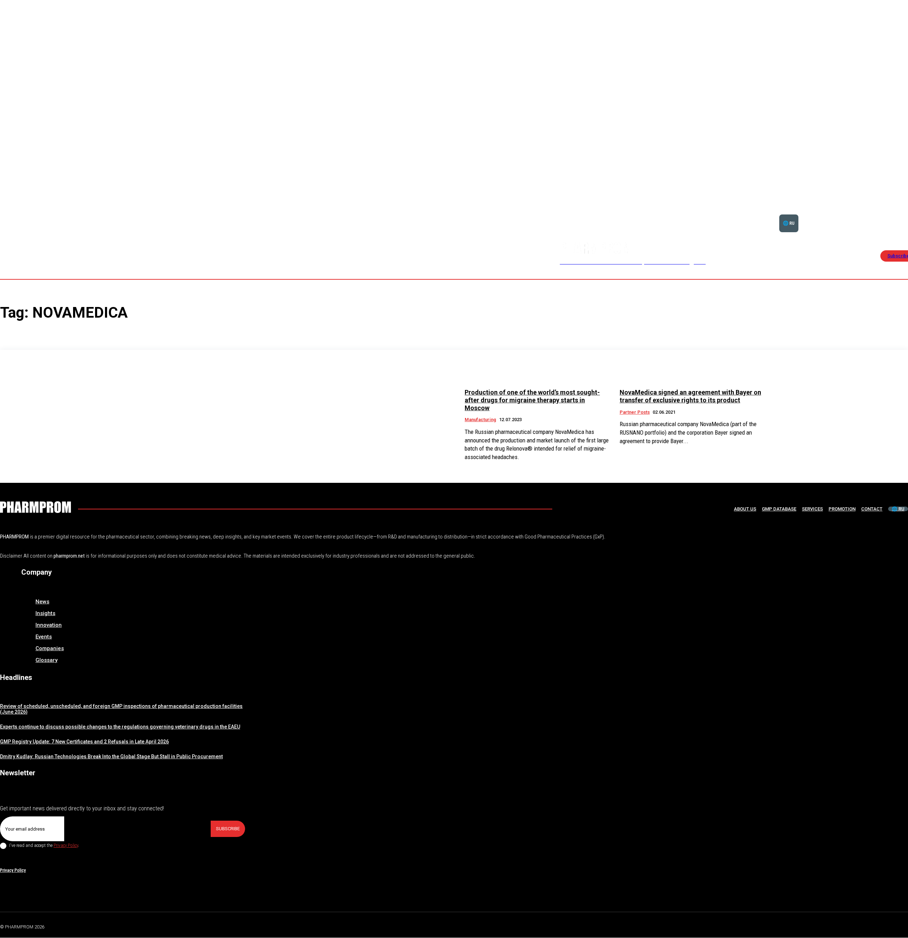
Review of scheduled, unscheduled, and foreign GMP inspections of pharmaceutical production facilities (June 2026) (121, 709)
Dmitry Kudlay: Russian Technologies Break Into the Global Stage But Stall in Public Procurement (111, 756)
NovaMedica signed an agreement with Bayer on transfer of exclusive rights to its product (690, 396)
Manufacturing (480, 419)
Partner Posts (635, 412)
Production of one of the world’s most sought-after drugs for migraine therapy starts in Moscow (532, 400)
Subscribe (228, 828)
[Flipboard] (888, 925)
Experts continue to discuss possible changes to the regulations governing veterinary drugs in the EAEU (120, 727)
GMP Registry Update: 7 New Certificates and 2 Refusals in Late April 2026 (84, 741)
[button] (883, 214)
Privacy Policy (66, 845)
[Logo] (35, 507)
